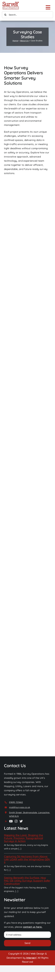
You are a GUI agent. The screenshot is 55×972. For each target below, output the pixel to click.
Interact (31, 957)
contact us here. (32, 926)
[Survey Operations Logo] (10, 2)
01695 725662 (16, 802)
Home (15, 40)
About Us (24, 40)
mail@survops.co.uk (19, 807)
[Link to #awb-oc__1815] (48, 7)
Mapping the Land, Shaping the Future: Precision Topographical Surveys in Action (23, 838)
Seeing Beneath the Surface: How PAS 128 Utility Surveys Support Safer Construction (27, 880)
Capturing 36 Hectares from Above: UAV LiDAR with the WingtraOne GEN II (27, 859)
